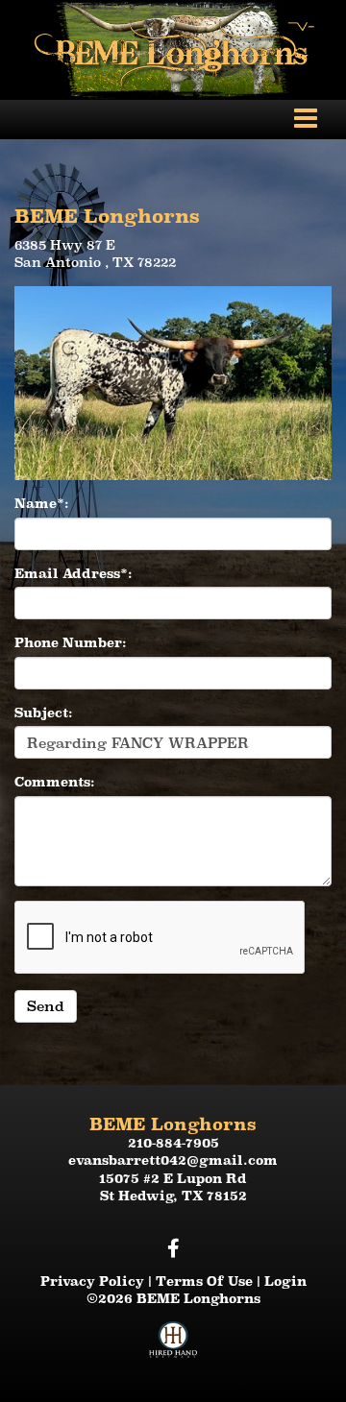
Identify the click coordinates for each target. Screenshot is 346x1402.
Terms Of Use (204, 1281)
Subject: (43, 712)
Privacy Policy (92, 1281)
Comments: (54, 781)
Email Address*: (73, 573)
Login (285, 1281)
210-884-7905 (173, 1142)
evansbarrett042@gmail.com (173, 1160)
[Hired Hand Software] (173, 1348)
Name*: (41, 503)
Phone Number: (70, 642)
